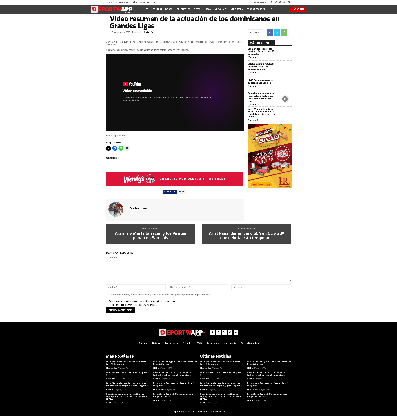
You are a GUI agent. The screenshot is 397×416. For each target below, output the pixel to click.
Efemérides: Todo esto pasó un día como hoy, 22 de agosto (261, 51)
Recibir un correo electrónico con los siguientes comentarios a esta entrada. (143, 301)
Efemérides (111, 368)
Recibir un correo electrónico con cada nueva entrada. (133, 305)
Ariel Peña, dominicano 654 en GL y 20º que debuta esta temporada (246, 235)
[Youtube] (289, 2)
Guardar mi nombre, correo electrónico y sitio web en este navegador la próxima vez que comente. (160, 294)
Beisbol (156, 379)
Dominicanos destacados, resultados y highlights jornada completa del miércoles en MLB (127, 396)
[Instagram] (276, 2)
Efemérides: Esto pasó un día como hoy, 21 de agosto (174, 384)
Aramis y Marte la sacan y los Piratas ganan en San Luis (150, 235)
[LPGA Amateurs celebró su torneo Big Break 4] (285, 83)
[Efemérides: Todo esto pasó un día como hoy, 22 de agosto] (285, 53)
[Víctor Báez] (117, 209)
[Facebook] (271, 2)
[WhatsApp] (284, 2)
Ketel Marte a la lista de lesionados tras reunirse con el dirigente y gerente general (262, 112)
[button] (271, 9)
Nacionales (111, 379)
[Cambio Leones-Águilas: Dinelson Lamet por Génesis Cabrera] (285, 68)
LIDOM (156, 368)
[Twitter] (280, 2)
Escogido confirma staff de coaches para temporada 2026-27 (173, 395)
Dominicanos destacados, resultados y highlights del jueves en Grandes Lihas (261, 97)
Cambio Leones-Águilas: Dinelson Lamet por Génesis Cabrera (261, 66)
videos (182, 191)
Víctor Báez (150, 32)
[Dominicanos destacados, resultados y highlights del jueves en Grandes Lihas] (285, 98)
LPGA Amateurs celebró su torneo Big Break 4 (260, 82)
